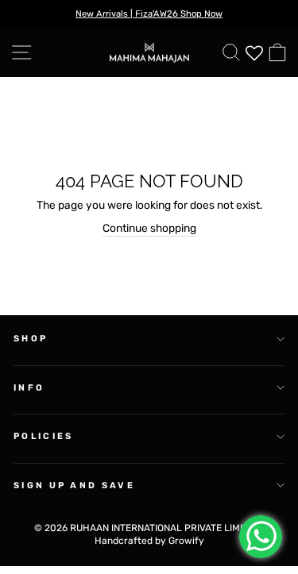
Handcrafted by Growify (149, 540)
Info (29, 388)
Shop (31, 338)
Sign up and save (74, 485)
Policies (44, 436)
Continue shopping (149, 228)
